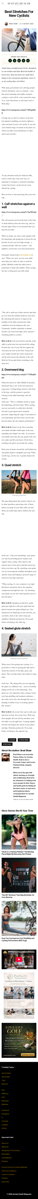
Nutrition (5, 1084)
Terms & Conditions (9, 1171)
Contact (4, 1178)
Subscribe (5, 1182)
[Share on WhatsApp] (23, 60)
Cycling (12, 740)
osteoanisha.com (26, 254)
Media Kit (5, 1147)
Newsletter (6, 1154)
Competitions (7, 1158)
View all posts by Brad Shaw (23, 799)
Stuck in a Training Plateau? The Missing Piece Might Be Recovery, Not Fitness (18, 853)
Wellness (5, 1094)
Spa (3, 1090)
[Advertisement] (19, 154)
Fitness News (23, 740)
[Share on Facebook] (10, 60)
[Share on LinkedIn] (19, 60)
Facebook (5, 1110)
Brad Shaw (13, 24)
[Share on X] (14, 60)
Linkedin (5, 1125)
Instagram (5, 1114)
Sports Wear (6, 1073)
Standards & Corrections (11, 1150)
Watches (5, 1104)
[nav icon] (3, 3)
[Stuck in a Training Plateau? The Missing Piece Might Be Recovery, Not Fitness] (19, 831)
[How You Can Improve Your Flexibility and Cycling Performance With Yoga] (19, 918)
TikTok (4, 1128)
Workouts (5, 1101)
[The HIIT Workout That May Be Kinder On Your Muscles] (19, 875)
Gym (3, 1097)
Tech (3, 1080)
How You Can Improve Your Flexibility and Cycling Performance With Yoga (18, 939)
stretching (7, 744)
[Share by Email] (28, 60)
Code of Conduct (8, 1174)
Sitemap (5, 1161)
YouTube (5, 1121)
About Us (5, 1143)
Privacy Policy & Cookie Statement (14, 1167)
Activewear (6, 1077)
